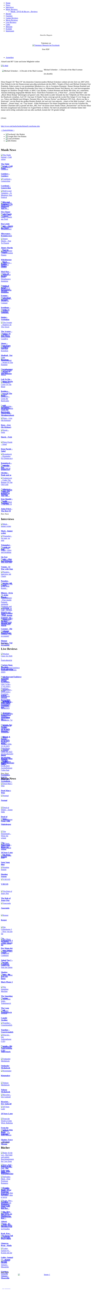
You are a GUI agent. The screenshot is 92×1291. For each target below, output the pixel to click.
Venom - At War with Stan (7, 568)
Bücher (8, 14)
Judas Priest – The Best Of (6, 510)
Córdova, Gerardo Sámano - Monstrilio (5, 1275)
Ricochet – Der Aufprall (6, 1103)
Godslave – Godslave (5, 175)
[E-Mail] (4, 66)
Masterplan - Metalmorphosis (7, 414)
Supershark (6, 1052)
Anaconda (5, 908)
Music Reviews (11, 9)
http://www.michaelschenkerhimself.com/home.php (20, 126)
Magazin (9, 27)
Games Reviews (12, 18)
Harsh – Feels (6, 437)
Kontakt (9, 29)
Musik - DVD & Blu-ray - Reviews (24, 12)
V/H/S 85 (4, 884)
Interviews (10, 7)
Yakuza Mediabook (5, 1091)
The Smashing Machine (7, 997)
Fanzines (9, 16)
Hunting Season (4, 875)
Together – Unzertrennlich (7, 1031)
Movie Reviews (12, 20)
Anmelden (10, 57)
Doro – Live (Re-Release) (6, 426)
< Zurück (4, 130)
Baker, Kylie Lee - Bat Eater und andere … (6, 1169)
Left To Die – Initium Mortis (7, 380)
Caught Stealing (4, 1019)
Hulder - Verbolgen (5, 318)
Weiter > (11, 130)
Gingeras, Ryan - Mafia (6, 1244)
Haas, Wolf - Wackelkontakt (7, 1173)
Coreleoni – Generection (6, 187)
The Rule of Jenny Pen (6, 899)
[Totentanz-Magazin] (46, 45)
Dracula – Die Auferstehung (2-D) (6, 1048)
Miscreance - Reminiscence (6, 235)
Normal (4, 800)
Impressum (10, 31)
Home (8, 3)
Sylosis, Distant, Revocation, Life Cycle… (6, 698)
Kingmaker (5, 1076)
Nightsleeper (6, 824)
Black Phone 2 (7, 982)
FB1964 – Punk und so (6, 474)
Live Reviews (11, 22)
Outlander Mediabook (5, 1067)
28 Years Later (7, 1114)
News (8, 5)
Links (8, 24)
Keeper (4, 920)
